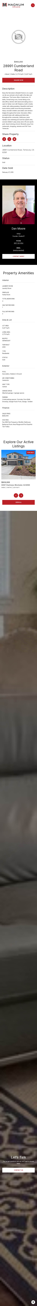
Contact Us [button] (18, 1170)
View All (18, 502)
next (21, 495)
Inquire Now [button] (18, 80)
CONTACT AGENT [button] (18, 256)
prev (16, 495)
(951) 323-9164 (18, 243)
